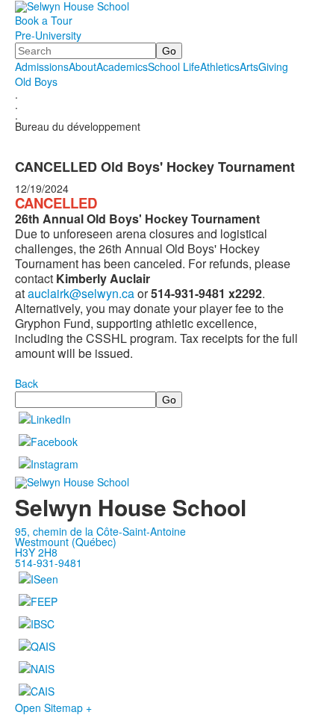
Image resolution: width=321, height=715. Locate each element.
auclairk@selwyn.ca (81, 293)
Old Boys (36, 81)
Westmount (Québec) (65, 541)
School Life (174, 66)
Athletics (220, 66)
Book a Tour (43, 20)
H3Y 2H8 (36, 552)
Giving (273, 66)
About (82, 66)
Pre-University (48, 35)
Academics (122, 66)
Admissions (42, 66)
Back (26, 383)
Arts (249, 66)
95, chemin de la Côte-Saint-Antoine (100, 531)
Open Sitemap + (53, 707)
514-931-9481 (48, 562)
